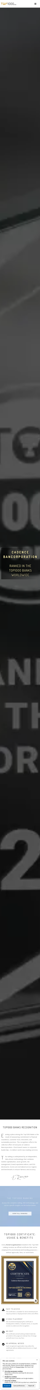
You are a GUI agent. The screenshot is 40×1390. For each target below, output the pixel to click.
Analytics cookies (11, 1377)
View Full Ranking (20, 1213)
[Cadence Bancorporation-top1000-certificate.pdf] (36, 1301)
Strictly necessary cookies (14, 1371)
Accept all (7, 1386)
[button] (35, 4)
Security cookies (10, 1381)
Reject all (31, 1386)
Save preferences (19, 1386)
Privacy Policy (20, 1367)
